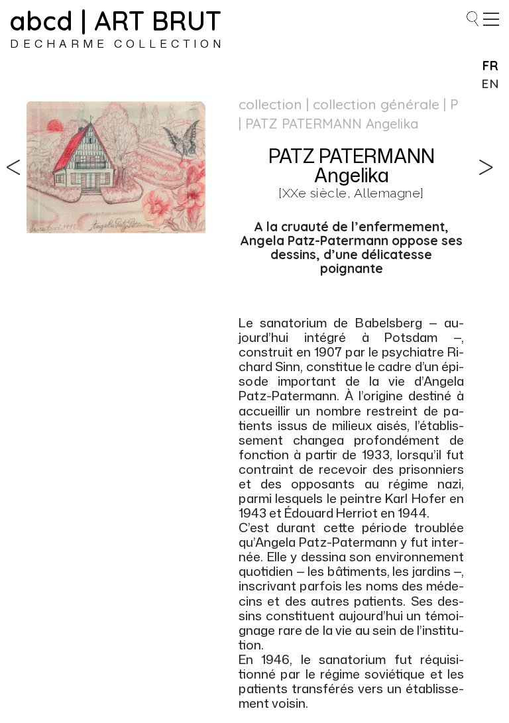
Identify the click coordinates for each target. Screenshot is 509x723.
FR (490, 66)
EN (490, 83)
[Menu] (491, 19)
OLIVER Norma (18, 157)
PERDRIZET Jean (490, 157)
